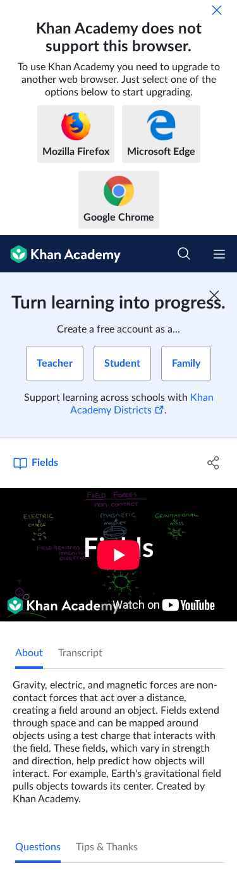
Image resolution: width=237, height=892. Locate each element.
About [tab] (29, 653)
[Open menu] (219, 254)
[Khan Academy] (60, 254)
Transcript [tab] (80, 653)
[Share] (213, 462)
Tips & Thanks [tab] (107, 847)
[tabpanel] (118, 737)
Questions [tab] (38, 847)
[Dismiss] (217, 10)
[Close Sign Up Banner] (214, 295)
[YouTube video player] (118, 554)
